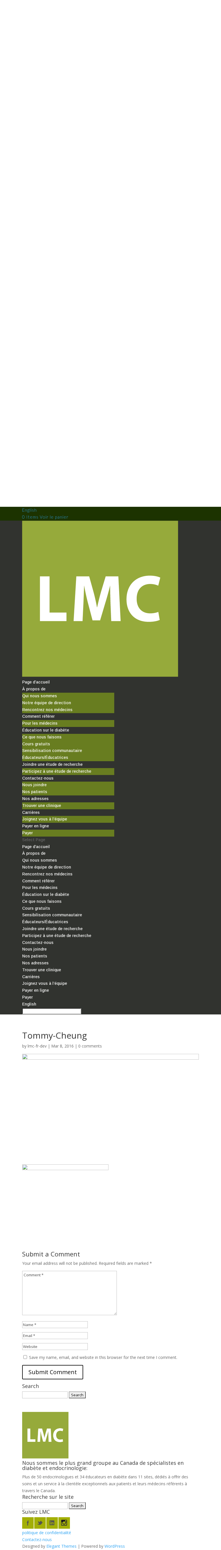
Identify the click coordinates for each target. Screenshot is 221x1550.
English (29, 510)
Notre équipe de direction (46, 702)
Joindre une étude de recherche (52, 764)
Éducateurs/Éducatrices (45, 757)
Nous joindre (34, 784)
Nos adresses (35, 798)
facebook (28, 1523)
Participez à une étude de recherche (56, 771)
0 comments (90, 1046)
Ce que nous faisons (42, 737)
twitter (40, 1523)
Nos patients (34, 791)
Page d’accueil (36, 682)
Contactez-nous (38, 778)
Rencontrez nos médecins (47, 709)
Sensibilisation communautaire (52, 750)
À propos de (33, 689)
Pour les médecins (40, 723)
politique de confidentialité (46, 1532)
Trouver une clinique (41, 805)
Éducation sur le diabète (45, 730)
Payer (27, 833)
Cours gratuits (36, 744)
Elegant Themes (61, 1546)
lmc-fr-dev (37, 1046)
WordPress (114, 1546)
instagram (64, 1523)
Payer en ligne (35, 826)
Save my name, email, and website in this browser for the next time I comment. (103, 1357)
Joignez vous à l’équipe (44, 819)
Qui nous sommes (39, 696)
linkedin (52, 1523)
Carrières (31, 812)
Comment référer (38, 716)
